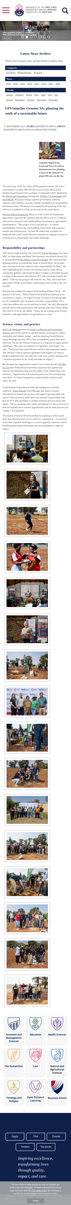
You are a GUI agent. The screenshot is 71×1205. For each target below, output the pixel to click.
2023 (36, 83)
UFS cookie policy (39, 1190)
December (53, 100)
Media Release (25, 72)
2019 (8, 83)
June (50, 94)
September (20, 100)
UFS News (11, 72)
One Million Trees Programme (34, 259)
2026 (57, 83)
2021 (22, 83)
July (56, 94)
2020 (15, 83)
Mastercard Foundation (17, 196)
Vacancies (45, 1146)
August (9, 100)
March (29, 94)
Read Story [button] (7, 38)
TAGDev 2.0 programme (51, 196)
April (43, 94)
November (41, 100)
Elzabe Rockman (50, 253)
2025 (50, 83)
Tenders (25, 1146)
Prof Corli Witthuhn (12, 329)
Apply (14, 1136)
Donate (56, 1136)
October (30, 100)
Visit (35, 1136)
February (20, 94)
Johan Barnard (19, 391)
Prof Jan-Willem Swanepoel (15, 214)
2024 (43, 83)
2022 (29, 83)
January (9, 94)
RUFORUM (8, 199)
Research (38, 72)
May (36, 94)
